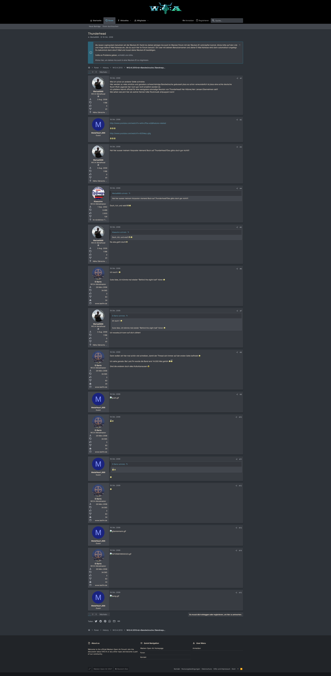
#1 (241, 78)
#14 (240, 550)
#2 (241, 120)
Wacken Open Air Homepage (151, 648)
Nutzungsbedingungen (191, 669)
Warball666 (94, 37)
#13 (240, 528)
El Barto (98, 282)
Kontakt (143, 657)
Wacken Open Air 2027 (103, 669)
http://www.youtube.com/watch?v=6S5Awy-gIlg (130, 133)
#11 (240, 459)
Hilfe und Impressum (221, 669)
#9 (241, 394)
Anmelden (197, 648)
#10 (240, 417)
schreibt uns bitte (125, 55)
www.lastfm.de (101, 303)
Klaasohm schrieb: (119, 232)
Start (234, 669)
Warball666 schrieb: (120, 193)
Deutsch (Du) (122, 669)
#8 (241, 352)
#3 (241, 147)
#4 (241, 188)
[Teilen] (237, 78)
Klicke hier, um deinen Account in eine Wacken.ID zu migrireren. (122, 60)
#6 (241, 269)
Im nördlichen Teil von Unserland (106, 220)
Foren (142, 653)
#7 (241, 311)
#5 (241, 227)
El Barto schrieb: (118, 316)
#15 (240, 593)
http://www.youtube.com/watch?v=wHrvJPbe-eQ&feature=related (138, 123)
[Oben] (238, 669)
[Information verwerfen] (239, 45)
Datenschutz (207, 669)
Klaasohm (98, 201)
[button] (130, 21)
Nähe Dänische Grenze (102, 112)
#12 (240, 486)
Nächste (103, 72)
